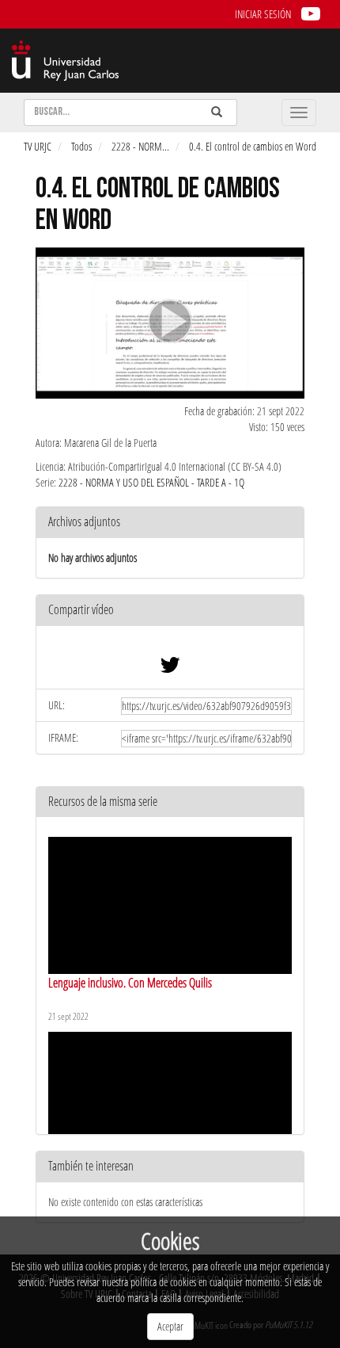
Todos (81, 146)
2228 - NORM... (140, 146)
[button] (170, 610)
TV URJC (37, 146)
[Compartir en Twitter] (170, 668)
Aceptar (170, 1326)
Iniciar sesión (263, 13)
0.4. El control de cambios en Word (252, 146)
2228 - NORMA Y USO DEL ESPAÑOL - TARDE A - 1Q (151, 482)
